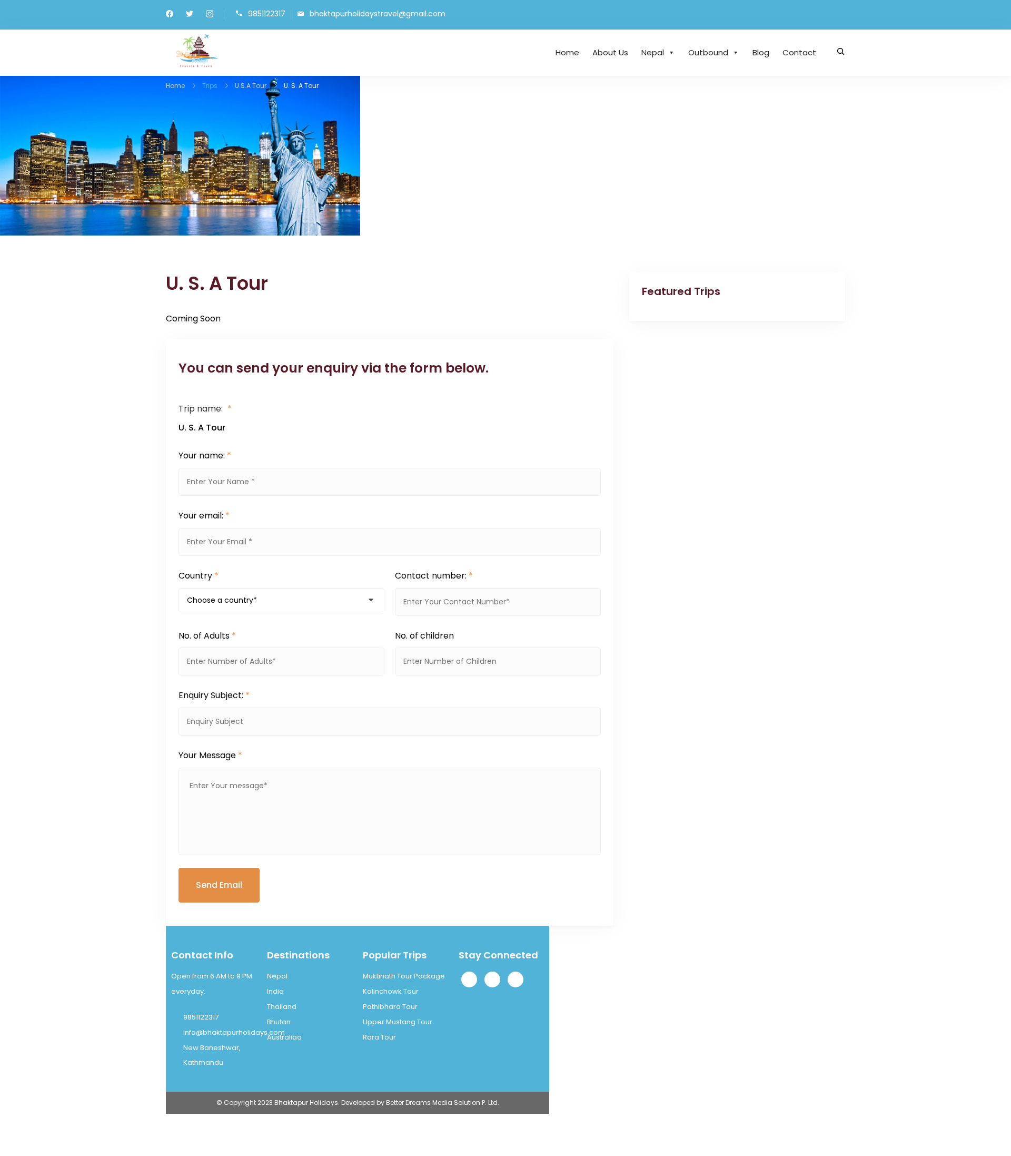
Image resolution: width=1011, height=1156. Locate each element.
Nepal (652, 52)
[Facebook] (469, 979)
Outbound (708, 52)
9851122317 (266, 14)
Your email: (204, 516)
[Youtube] (515, 979)
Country (199, 576)
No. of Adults (207, 636)
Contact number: (434, 576)
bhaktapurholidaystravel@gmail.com (377, 14)
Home (567, 52)
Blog (760, 52)
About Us (610, 52)
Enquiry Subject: (214, 695)
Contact (799, 52)
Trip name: (205, 409)
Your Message (210, 755)
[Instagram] (492, 979)
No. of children (424, 636)
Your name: (205, 455)
